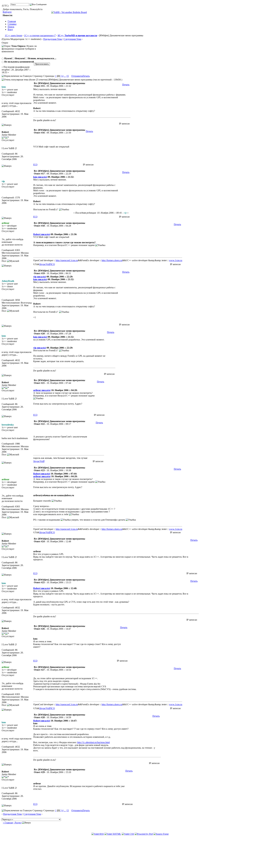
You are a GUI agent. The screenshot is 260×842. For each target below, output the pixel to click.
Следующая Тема (72, 39)
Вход (10, 29)
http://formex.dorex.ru (112, 260)
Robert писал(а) (41, 234)
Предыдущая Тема (52, 39)
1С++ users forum (13, 35)
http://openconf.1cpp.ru (67, 260)
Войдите (7, 12)
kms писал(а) (40, 177)
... (65, 76)
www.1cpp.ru (175, 260)
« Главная (8, 822)
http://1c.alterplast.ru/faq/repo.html (93, 742)
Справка (12, 24)
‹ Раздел (17, 822)
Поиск (11, 26)
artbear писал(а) (42, 390)
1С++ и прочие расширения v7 (40, 35)
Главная (12, 21)
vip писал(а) (39, 276)
